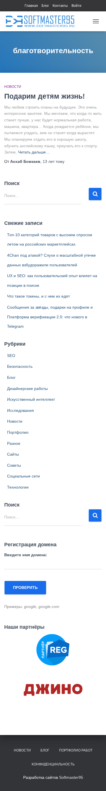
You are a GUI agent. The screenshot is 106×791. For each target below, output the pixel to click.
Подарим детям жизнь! (44, 96)
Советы (14, 465)
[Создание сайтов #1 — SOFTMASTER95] (42, 21)
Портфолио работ (75, 750)
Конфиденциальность (53, 764)
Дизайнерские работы (27, 388)
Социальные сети (23, 476)
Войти (76, 6)
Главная (31, 6)
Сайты (13, 454)
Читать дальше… (34, 152)
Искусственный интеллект (31, 399)
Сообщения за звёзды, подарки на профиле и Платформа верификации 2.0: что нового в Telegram (50, 317)
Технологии (18, 487)
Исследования (20, 410)
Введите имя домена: (25, 555)
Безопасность (20, 366)
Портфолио (18, 432)
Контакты (60, 6)
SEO (11, 355)
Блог (45, 6)
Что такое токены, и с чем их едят (38, 296)
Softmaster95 (71, 777)
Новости (12, 87)
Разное (13, 443)
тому (53, 161)
